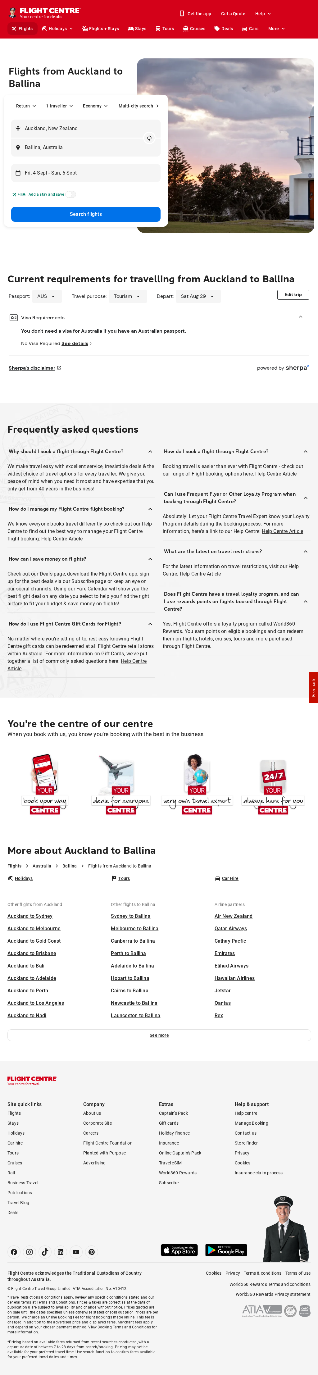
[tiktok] (45, 1252)
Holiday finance (174, 1133)
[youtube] (76, 1252)
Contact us (246, 1133)
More (273, 28)
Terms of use (298, 1273)
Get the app (199, 13)
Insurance (169, 1143)
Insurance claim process (259, 1172)
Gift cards (169, 1123)
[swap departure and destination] (149, 138)
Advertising (94, 1162)
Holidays (58, 28)
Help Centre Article (62, 539)
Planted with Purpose (104, 1152)
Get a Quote (233, 13)
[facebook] (13, 1252)
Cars (253, 28)
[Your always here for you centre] (273, 785)
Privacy (242, 1152)
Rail (11, 1172)
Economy (92, 105)
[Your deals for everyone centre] (121, 785)
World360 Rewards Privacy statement (273, 1294)
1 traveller (56, 105)
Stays (140, 28)
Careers (90, 1133)
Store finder (246, 1143)
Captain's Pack (173, 1113)
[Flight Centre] (32, 1081)
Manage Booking (251, 1123)
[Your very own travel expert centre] (197, 785)
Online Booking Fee (62, 1317)
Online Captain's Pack (180, 1152)
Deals (227, 28)
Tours (168, 28)
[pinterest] (91, 1252)
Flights (26, 28)
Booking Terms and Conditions (124, 1327)
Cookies (242, 1162)
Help (260, 13)
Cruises (197, 28)
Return (23, 105)
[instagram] (29, 1252)
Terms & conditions (263, 1273)
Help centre (246, 1113)
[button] (159, 1035)
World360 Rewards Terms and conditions (270, 1284)
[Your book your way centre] (44, 785)
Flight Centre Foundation (108, 1143)
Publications (19, 1192)
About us (92, 1113)
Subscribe (169, 1182)
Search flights (86, 214)
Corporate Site (97, 1123)
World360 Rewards (178, 1172)
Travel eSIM (170, 1162)
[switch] (69, 196)
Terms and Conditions (56, 1302)
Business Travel (22, 1182)
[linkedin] (60, 1252)
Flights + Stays (104, 28)
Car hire (15, 1143)
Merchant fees (130, 1322)
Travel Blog (18, 1202)
